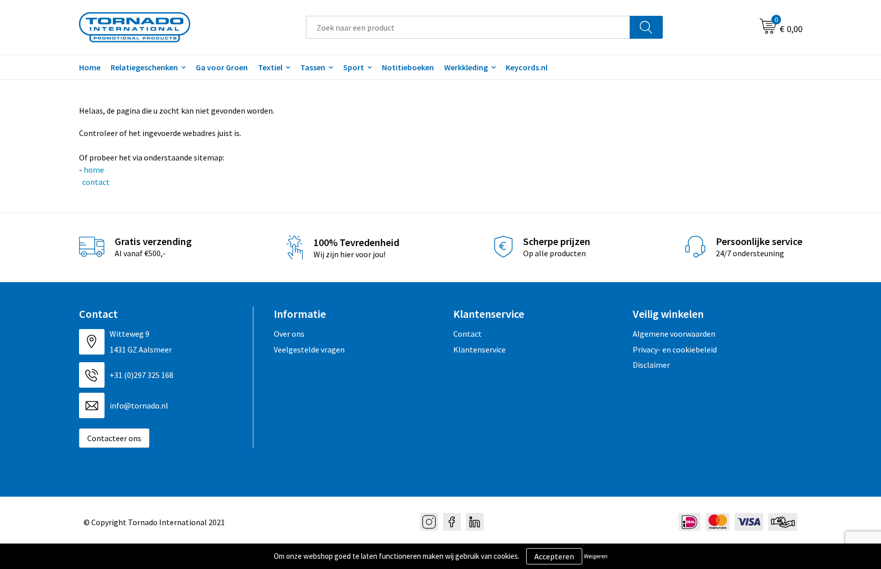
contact (95, 182)
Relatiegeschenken (144, 67)
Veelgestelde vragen (309, 349)
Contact (467, 334)
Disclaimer (651, 365)
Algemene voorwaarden (674, 334)
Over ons (289, 334)
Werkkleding (466, 67)
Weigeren (596, 556)
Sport (353, 67)
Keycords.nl (527, 67)
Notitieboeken (408, 67)
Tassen (312, 67)
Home (89, 67)
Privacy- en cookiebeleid (675, 349)
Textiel (270, 67)
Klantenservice (479, 349)
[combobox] (468, 27)
